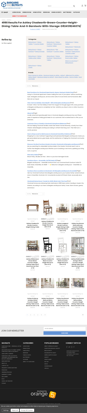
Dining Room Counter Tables (54, 45)
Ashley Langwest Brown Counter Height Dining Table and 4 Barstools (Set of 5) (62, 227)
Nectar (46, 361)
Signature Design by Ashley (51, 75)
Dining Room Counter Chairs (72, 52)
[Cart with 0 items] (85, 5)
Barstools (77, 47)
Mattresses (67, 12)
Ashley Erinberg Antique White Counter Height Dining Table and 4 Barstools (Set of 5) (32, 302)
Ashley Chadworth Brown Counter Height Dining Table (32, 225)
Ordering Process (7, 372)
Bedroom (46, 12)
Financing (4, 370)
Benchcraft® (48, 350)
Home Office (37, 12)
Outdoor (76, 12)
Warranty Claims (32, 154)
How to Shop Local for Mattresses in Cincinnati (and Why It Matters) (49, 134)
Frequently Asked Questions (9, 367)
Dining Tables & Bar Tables (34, 57)
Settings (6, 410)
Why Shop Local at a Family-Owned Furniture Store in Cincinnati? (11, 350)
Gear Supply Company (7, 353)
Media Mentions (6, 361)
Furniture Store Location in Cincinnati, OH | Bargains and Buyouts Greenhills (51, 171)
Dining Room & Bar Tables (71, 57)
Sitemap (4, 383)
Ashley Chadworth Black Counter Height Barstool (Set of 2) (48, 261)
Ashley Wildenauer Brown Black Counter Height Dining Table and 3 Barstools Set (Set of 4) (32, 263)
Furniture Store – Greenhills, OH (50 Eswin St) (41, 160)
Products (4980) (35, 29)
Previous (85, 391)
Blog (3, 379)
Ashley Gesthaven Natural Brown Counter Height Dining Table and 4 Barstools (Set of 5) (77, 227)
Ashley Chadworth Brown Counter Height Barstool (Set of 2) (48, 224)
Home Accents (56, 12)
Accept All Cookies (27, 410)
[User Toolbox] (82, 5)
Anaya (46, 364)
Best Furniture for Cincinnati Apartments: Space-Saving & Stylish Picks (50, 92)
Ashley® (62, 75)
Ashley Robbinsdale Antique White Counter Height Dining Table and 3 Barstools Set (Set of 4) (77, 263)
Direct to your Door (19, 16)
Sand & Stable (73, 77)
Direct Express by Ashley (35, 75)
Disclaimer (5, 376)
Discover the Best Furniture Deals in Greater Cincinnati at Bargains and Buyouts (53, 144)
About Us (30, 113)
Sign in (4, 381)
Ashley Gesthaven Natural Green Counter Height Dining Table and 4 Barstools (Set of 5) (62, 302)
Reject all (15, 410)
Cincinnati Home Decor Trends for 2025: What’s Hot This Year (47, 181)
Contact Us (5, 365)
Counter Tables (58, 51)
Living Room (16, 12)
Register (10, 381)
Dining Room (27, 12)
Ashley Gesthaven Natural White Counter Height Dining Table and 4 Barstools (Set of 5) (47, 302)
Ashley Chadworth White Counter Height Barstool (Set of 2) (63, 261)
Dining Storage (39, 51)
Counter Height (39, 44)
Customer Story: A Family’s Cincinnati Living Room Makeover (47, 123)
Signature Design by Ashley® (45, 77)
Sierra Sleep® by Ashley (61, 77)
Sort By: (29, 86)
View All (46, 368)
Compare (32, 209)
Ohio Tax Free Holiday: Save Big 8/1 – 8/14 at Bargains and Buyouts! (48, 103)
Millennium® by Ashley (72, 75)
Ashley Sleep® (32, 77)
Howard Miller (48, 366)
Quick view (32, 206)
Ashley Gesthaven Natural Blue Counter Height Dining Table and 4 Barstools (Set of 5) (77, 302)
